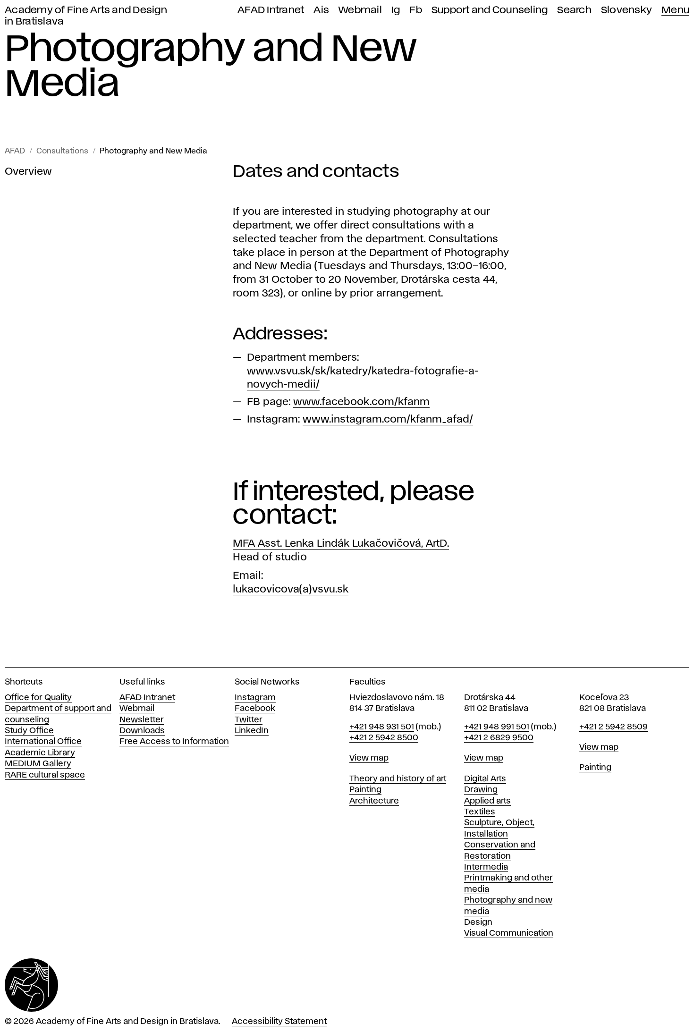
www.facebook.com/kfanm (361, 402)
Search (574, 10)
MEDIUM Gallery (38, 764)
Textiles (479, 812)
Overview (28, 172)
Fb (415, 10)
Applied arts (487, 801)
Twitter (248, 720)
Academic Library (40, 753)
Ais (321, 10)
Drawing (481, 790)
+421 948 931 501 (381, 727)
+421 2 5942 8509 (613, 727)
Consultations (62, 151)
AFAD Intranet (270, 10)
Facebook (255, 708)
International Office (43, 741)
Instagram (255, 698)
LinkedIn (252, 731)
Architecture (374, 801)
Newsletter (141, 720)
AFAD (15, 151)
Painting (365, 790)
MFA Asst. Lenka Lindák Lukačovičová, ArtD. (341, 544)
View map (369, 758)
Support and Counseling (490, 10)
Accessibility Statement (279, 1021)
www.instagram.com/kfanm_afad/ (388, 419)
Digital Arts (485, 779)
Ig (395, 10)
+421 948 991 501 (496, 727)
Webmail (360, 10)
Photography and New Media (153, 151)
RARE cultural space (45, 775)
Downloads (142, 731)
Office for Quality (38, 698)
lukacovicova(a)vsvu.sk (290, 589)
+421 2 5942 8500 (383, 738)
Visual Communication (508, 933)
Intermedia (486, 867)
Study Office (29, 731)
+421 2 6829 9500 (498, 738)
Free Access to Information (174, 741)
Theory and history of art (397, 779)
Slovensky (626, 10)
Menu (675, 10)
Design (478, 922)
